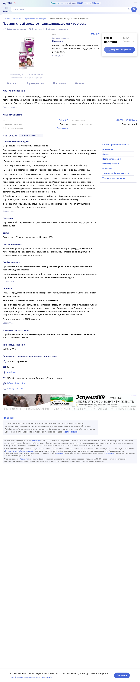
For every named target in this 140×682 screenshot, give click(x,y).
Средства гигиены (17, 19)
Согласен (122, 675)
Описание (12, 83)
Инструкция (59, 83)
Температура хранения (113, 178)
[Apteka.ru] (9, 3)
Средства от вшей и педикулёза (36, 19)
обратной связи (70, 431)
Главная (6, 19)
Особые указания (110, 163)
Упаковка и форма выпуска (115, 173)
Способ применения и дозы (115, 144)
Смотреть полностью (30, 135)
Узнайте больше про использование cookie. (31, 677)
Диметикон (62, 128)
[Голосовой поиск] (128, 9)
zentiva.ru (11, 372)
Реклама (133, 396)
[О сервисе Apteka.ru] (135, 3)
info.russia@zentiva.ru (17, 383)
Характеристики (35, 83)
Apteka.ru (36, 441)
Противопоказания (111, 158)
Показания (107, 149)
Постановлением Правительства (19, 451)
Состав (105, 154)
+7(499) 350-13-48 (15, 388)
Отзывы (79, 83)
